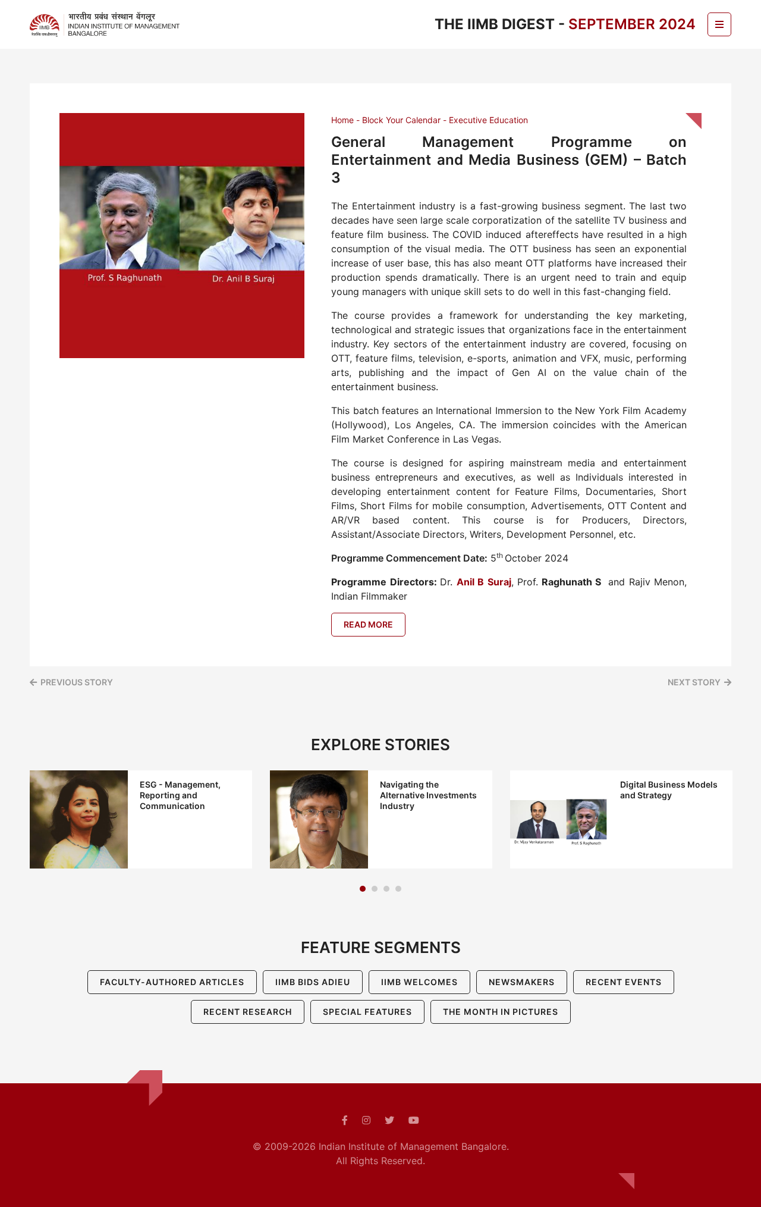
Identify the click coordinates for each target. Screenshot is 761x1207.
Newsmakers (522, 982)
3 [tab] (386, 889)
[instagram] (366, 1120)
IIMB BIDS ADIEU (312, 982)
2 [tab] (375, 889)
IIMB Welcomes (419, 982)
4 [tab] (398, 889)
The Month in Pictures (500, 1012)
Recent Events (624, 982)
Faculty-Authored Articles (172, 982)
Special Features (367, 1012)
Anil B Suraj (484, 582)
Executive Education (488, 120)
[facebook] (345, 1120)
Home (342, 120)
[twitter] (389, 1120)
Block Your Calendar (401, 120)
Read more (368, 624)
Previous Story (76, 682)
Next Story (694, 682)
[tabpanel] (141, 819)
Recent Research (247, 1012)
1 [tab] (363, 889)
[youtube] (413, 1120)
